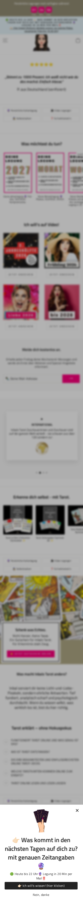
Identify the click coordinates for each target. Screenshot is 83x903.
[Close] (77, 810)
